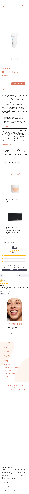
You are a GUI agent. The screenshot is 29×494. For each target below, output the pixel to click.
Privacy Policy (12, 478)
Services (7, 352)
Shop (6, 361)
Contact (7, 364)
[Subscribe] (22, 334)
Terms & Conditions (9, 389)
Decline (7, 486)
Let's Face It (8, 356)
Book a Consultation (11, 367)
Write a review (14, 270)
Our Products (9, 347)
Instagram (8, 379)
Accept (6, 482)
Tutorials (7, 376)
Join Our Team (9, 373)
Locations (7, 370)
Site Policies (19, 389)
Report (8, 293)
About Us (7, 343)
